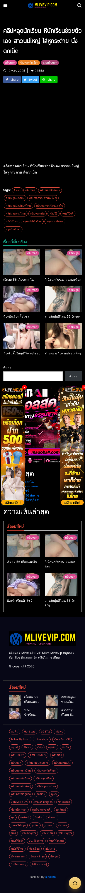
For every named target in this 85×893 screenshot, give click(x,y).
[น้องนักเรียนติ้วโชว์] (21, 299)
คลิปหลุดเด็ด (37, 213)
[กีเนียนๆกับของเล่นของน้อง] (63, 262)
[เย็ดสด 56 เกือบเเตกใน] (21, 262)
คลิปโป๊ (53, 213)
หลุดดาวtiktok (54, 221)
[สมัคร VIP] (75, 883)
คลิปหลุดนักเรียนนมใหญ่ (43, 198)
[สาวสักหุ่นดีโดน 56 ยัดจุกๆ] (63, 299)
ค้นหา (7, 367)
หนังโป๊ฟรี (67, 213)
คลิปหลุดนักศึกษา (50, 190)
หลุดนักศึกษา (13, 229)
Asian (17, 190)
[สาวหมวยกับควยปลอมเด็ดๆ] (63, 336)
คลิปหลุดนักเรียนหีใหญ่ (18, 205)
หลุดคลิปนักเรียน (32, 221)
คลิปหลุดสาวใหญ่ (16, 213)
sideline (50, 876)
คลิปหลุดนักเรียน (15, 198)
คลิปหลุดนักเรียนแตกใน (49, 205)
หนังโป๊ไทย (12, 221)
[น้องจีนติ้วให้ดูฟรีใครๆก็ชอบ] (21, 336)
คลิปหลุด (30, 190)
